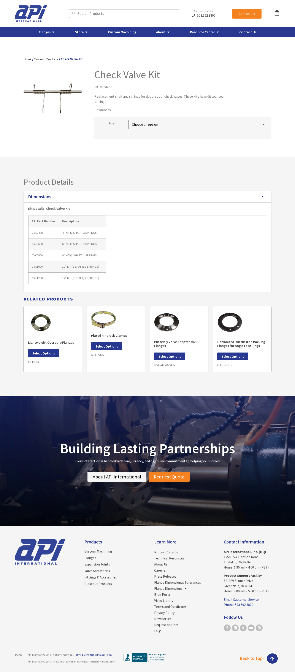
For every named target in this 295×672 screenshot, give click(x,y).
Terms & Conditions (85, 654)
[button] (147, 196)
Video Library (163, 600)
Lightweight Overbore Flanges (51, 342)
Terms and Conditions (170, 606)
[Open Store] (86, 32)
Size (111, 123)
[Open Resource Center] (217, 32)
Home (28, 59)
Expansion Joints (97, 564)
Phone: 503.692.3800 (238, 604)
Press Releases (165, 576)
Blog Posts (162, 594)
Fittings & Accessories (100, 577)
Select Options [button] (43, 353)
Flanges (90, 558)
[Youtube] (251, 627)
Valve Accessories (97, 571)
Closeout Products (46, 59)
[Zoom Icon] (53, 98)
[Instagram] (259, 627)
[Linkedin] (235, 627)
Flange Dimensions (168, 588)
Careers (159, 570)
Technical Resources (169, 558)
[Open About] (168, 32)
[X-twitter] (243, 627)
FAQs (158, 631)
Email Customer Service (241, 599)
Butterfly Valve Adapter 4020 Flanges (175, 344)
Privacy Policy (164, 612)
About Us (161, 564)
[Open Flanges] (53, 32)
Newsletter (162, 618)
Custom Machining (98, 551)
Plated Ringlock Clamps (109, 335)
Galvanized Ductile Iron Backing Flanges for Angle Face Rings (241, 344)
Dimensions (39, 197)
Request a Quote (166, 625)
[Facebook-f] (227, 627)
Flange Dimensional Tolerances (177, 582)
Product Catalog (166, 552)
